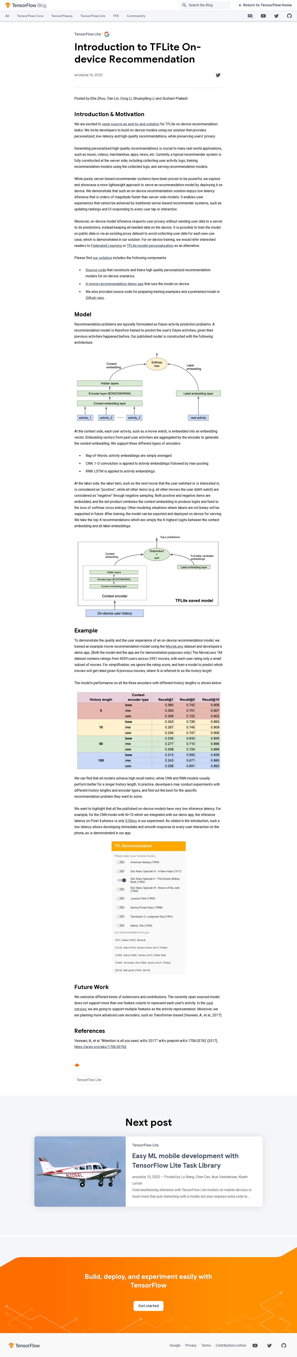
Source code (96, 270)
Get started (148, 1306)
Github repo (95, 298)
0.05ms (131, 821)
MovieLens (174, 646)
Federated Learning (106, 246)
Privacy (190, 1345)
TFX (116, 16)
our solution (102, 258)
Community (136, 16)
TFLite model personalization (150, 246)
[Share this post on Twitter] (218, 75)
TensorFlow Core (30, 16)
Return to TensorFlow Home (267, 5)
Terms (206, 1345)
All (7, 16)
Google (175, 1345)
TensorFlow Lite (92, 16)
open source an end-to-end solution (130, 124)
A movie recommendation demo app (114, 284)
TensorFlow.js (62, 16)
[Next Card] (148, 1171)
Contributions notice (230, 1345)
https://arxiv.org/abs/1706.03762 (100, 1047)
